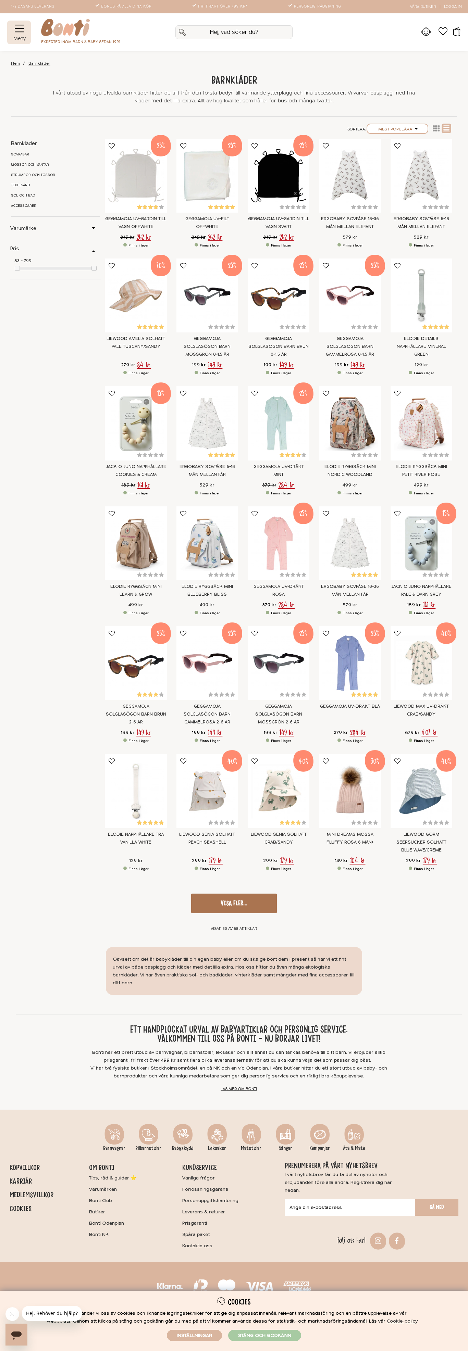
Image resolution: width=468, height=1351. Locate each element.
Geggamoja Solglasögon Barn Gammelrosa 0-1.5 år (350, 346)
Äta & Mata (354, 1148)
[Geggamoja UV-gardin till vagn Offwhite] (136, 176)
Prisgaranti (194, 1223)
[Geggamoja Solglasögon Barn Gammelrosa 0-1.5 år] (350, 295)
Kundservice (199, 1167)
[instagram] (377, 1240)
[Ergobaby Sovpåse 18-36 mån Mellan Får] (350, 543)
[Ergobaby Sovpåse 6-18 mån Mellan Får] (207, 423)
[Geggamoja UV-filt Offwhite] (207, 176)
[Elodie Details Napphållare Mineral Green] (421, 295)
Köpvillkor (25, 1167)
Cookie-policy (402, 1321)
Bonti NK (99, 1234)
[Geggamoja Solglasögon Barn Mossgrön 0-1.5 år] (207, 295)
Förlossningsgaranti (205, 1189)
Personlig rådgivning (317, 6)
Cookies (21, 1208)
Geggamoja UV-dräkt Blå (350, 706)
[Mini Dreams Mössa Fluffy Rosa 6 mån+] (350, 791)
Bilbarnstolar (148, 1148)
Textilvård (20, 185)
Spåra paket (196, 1234)
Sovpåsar (20, 154)
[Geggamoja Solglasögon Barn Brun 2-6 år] (136, 663)
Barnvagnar (114, 1148)
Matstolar (251, 1148)
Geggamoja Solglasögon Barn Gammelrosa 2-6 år (207, 714)
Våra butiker (423, 6)
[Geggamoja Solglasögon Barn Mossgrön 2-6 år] (278, 663)
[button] (454, 32)
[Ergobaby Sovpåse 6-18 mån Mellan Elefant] (421, 176)
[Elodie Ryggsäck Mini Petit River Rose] (421, 423)
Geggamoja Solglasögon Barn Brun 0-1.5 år (278, 346)
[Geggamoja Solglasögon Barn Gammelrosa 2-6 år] (207, 663)
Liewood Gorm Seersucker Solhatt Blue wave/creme (421, 842)
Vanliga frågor (198, 1178)
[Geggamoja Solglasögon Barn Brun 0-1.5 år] (278, 295)
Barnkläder (39, 63)
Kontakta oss (197, 1246)
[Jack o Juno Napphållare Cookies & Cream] (136, 423)
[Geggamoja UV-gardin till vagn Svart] (278, 176)
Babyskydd (182, 1148)
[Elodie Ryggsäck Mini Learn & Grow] (136, 543)
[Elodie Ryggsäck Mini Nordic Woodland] (350, 423)
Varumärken (103, 1189)
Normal (446, 128)
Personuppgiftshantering (210, 1200)
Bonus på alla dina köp (126, 6)
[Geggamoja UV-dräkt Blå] (350, 663)
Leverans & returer (203, 1212)
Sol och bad (23, 195)
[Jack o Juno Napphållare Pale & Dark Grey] (421, 543)
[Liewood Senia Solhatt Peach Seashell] (207, 791)
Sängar (285, 1148)
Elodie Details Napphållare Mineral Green (421, 346)
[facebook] (396, 1240)
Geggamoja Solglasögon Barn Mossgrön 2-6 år (278, 714)
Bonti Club (100, 1200)
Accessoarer (23, 206)
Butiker (97, 1212)
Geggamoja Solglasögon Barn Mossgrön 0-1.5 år (207, 346)
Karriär (21, 1181)
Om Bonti (101, 1167)
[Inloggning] (425, 32)
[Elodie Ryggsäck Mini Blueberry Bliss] (207, 543)
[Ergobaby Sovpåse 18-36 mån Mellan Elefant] (350, 176)
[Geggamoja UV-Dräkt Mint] (278, 423)
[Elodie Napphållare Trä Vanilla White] (136, 791)
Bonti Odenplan (106, 1223)
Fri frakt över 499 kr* (222, 6)
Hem (15, 63)
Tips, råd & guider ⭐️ (112, 1178)
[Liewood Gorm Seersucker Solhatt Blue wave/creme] (421, 791)
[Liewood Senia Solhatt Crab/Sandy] (278, 791)
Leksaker (217, 1148)
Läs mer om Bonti (239, 1089)
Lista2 (436, 128)
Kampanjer (319, 1148)
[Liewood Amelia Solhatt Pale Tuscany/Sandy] (136, 295)
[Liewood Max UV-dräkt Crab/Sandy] (421, 663)
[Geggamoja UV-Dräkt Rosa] (278, 543)
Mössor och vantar (30, 165)
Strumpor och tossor (33, 175)
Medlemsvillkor (31, 1195)
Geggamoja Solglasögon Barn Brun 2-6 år (136, 714)
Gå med (437, 1207)
